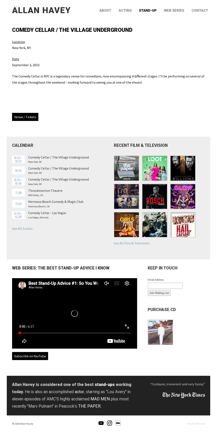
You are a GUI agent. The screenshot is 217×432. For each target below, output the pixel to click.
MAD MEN (100, 399)
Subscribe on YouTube (30, 356)
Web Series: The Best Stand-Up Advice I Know (61, 268)
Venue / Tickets (25, 117)
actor (79, 391)
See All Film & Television (131, 243)
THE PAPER (89, 406)
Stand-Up (148, 10)
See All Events (22, 228)
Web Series (174, 10)
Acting (125, 10)
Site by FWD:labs (196, 423)
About (105, 10)
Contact (200, 10)
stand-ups (105, 384)
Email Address (156, 280)
